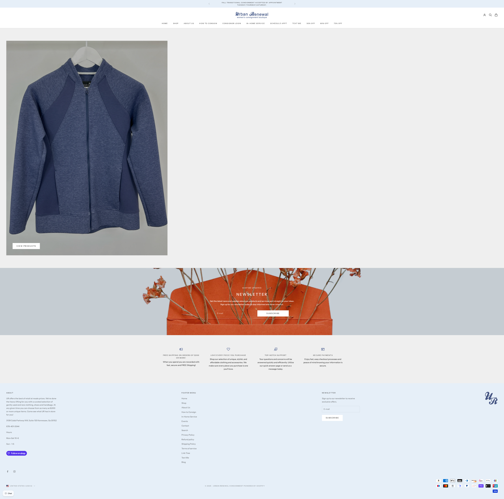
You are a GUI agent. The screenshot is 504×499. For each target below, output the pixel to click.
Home (165, 23)
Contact (185, 425)
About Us (189, 23)
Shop (176, 23)
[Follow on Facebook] (7, 471)
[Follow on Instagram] (14, 471)
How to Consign (208, 23)
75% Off (338, 23)
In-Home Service (255, 23)
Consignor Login (231, 23)
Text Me (296, 23)
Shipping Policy (189, 444)
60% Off (324, 23)
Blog (184, 462)
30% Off (311, 23)
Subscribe (273, 313)
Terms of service (189, 448)
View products (26, 246)
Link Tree (186, 453)
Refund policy (188, 439)
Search (185, 430)
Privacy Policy (188, 435)
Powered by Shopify (254, 486)
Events (185, 421)
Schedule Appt (278, 23)
